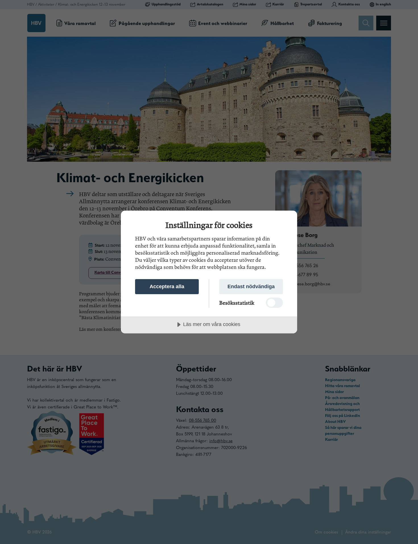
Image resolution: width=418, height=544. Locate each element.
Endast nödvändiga (251, 286)
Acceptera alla (167, 286)
